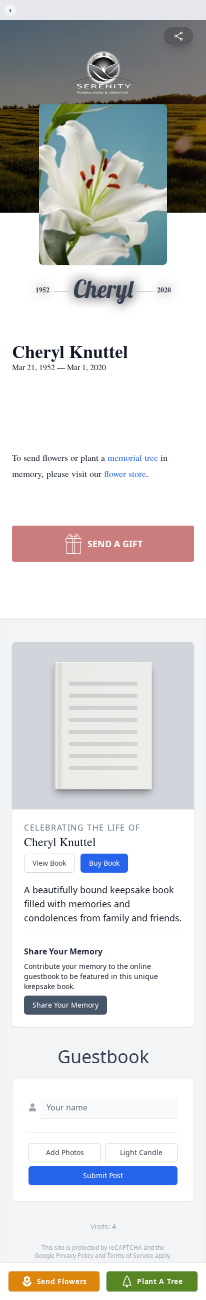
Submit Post (103, 1175)
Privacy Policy (75, 1255)
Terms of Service (130, 1255)
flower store (125, 473)
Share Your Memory (65, 1005)
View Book (49, 863)
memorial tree (133, 457)
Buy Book (104, 863)
